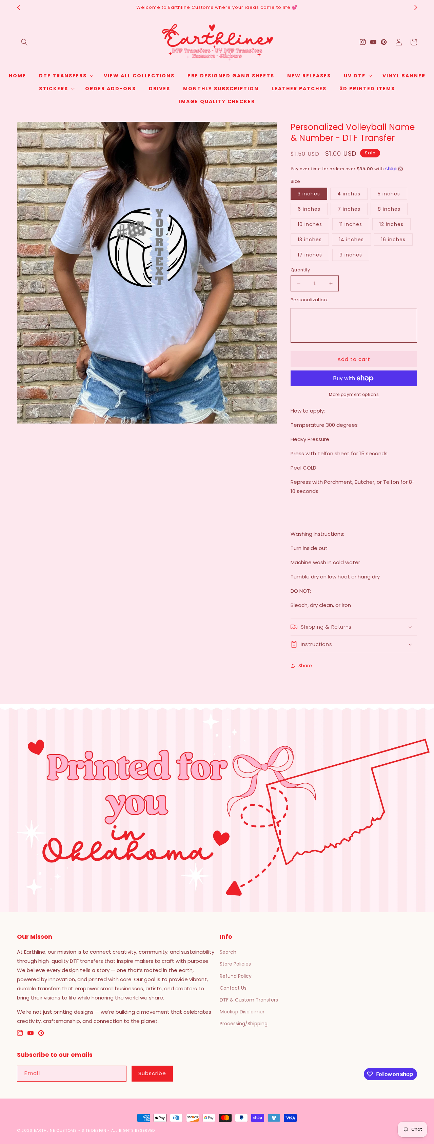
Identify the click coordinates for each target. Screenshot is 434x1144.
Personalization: (309, 300)
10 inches (310, 224)
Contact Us (233, 988)
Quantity (300, 270)
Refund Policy (236, 976)
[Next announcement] (415, 7)
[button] (24, 42)
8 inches (389, 209)
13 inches (310, 239)
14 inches (351, 239)
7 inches (349, 209)
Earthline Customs (55, 1130)
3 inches (309, 193)
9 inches (350, 254)
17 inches (310, 254)
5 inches (389, 193)
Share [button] (305, 665)
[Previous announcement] (18, 7)
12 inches (391, 224)
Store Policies (235, 963)
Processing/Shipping (244, 1023)
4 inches (348, 193)
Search (228, 952)
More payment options (354, 394)
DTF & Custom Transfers (249, 999)
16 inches (393, 239)
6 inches (309, 209)
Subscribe (152, 1073)
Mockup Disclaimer (242, 1011)
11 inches (350, 224)
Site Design (94, 1130)
